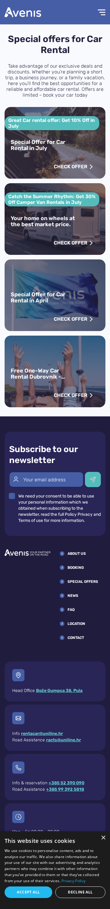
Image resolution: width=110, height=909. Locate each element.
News (73, 596)
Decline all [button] (80, 892)
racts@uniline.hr (63, 740)
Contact (76, 638)
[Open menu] (97, 12)
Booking (76, 567)
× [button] (103, 838)
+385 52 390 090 (66, 783)
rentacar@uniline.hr (42, 733)
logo (23, 12)
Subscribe (93, 479)
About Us (77, 553)
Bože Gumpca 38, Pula (59, 690)
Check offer (70, 166)
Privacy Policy (73, 880)
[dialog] (55, 870)
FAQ (71, 610)
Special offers (83, 581)
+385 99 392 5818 (65, 789)
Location (76, 624)
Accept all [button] (28, 892)
